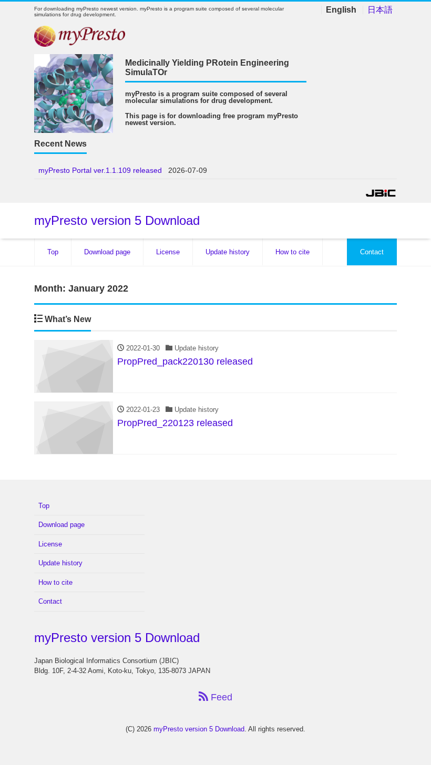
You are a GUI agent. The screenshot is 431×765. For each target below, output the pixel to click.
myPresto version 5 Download (117, 220)
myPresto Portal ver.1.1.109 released (100, 170)
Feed (220, 697)
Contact (372, 252)
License (168, 252)
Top (52, 252)
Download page (107, 252)
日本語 (380, 10)
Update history (228, 252)
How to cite (292, 252)
